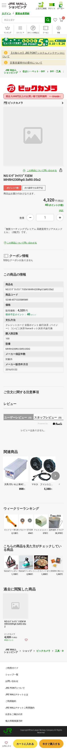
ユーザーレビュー (18, 417)
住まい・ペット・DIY (34, 71)
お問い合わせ (11, 681)
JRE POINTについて (15, 688)
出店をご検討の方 (14, 714)
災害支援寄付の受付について (26, 62)
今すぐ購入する (51, 743)
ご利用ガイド (11, 668)
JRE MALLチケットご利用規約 (19, 707)
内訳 (61, 210)
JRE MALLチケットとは (16, 694)
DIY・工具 (55, 71)
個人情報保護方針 (14, 721)
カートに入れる (25, 743)
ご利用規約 (10, 701)
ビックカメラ (15, 102)
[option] (33, 136)
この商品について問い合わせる (42, 170)
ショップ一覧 (11, 674)
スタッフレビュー (48, 417)
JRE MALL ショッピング (11, 71)
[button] (55, 475)
